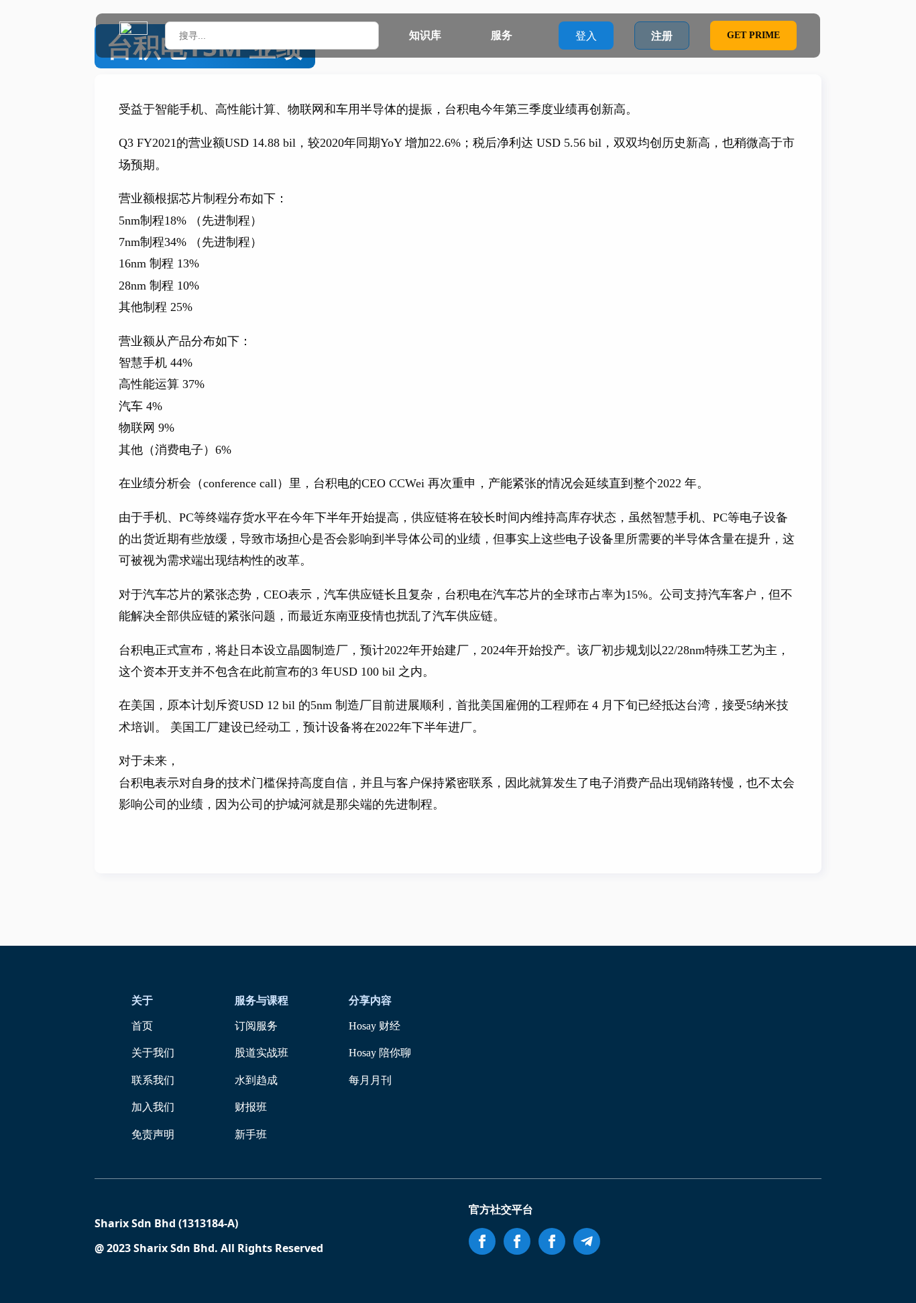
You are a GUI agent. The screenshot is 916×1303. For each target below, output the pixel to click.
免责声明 (152, 1134)
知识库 (425, 35)
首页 (142, 1026)
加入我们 (152, 1107)
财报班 (251, 1107)
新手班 (251, 1134)
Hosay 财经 (374, 1026)
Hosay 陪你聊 (380, 1052)
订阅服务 (256, 1026)
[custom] (586, 1241)
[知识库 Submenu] (454, 35)
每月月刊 (370, 1080)
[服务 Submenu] (525, 35)
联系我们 (152, 1080)
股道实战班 (261, 1052)
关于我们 (152, 1052)
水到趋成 (256, 1080)
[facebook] (482, 1241)
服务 (501, 35)
